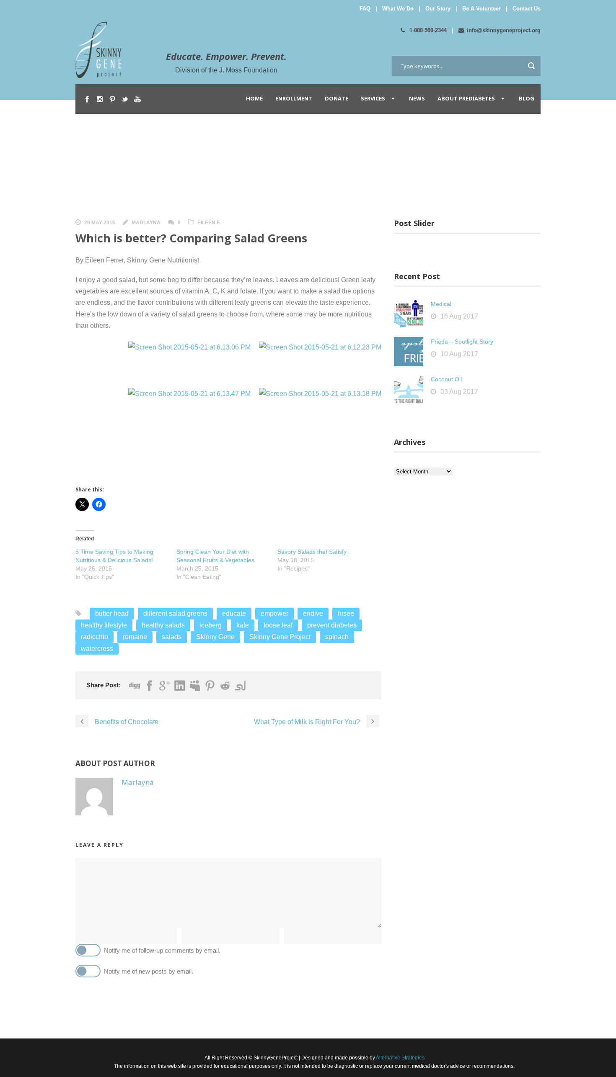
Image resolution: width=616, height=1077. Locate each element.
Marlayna (146, 223)
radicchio (94, 636)
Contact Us (526, 8)
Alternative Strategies (399, 1058)
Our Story (437, 8)
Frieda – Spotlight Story (462, 341)
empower (274, 613)
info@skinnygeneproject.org (504, 30)
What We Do (398, 8)
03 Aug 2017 (459, 391)
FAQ (365, 8)
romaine (135, 636)
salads (171, 636)
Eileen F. (208, 223)
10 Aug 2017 (459, 353)
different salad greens (175, 613)
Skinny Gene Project (280, 636)
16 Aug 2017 (459, 316)
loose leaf (278, 625)
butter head (112, 613)
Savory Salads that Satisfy (312, 551)
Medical (441, 304)
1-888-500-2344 (427, 30)
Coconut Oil (446, 379)
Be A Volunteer (481, 8)
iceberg (210, 625)
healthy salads (163, 625)
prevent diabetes (332, 625)
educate (234, 613)
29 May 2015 (99, 223)
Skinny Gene (215, 636)
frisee (346, 613)
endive (313, 613)
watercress (97, 648)
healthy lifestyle (104, 625)
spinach (337, 636)
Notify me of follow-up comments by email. (162, 950)
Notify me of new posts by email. (148, 971)
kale (242, 625)
